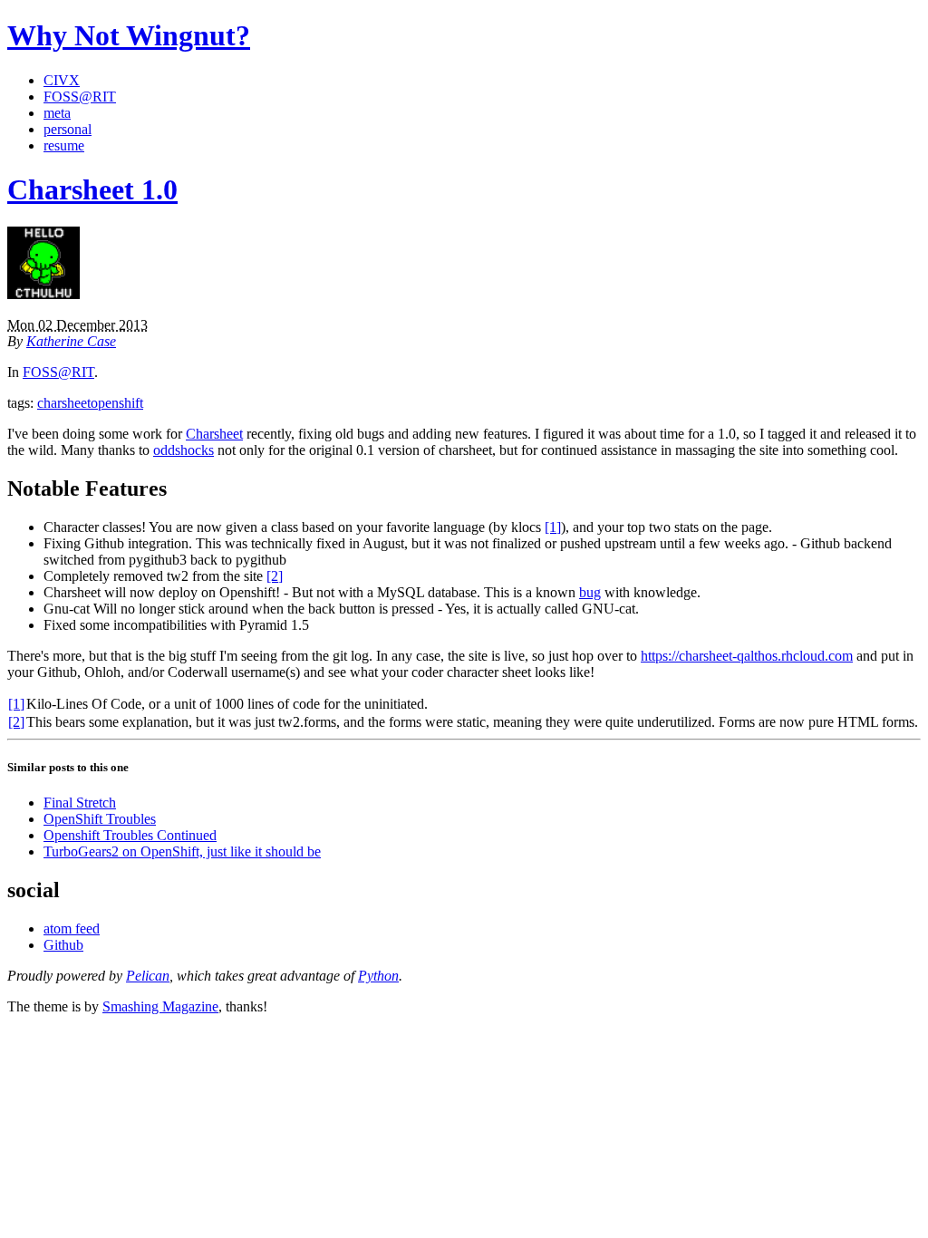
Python (378, 975)
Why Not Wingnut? (128, 35)
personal (68, 129)
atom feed (72, 928)
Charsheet (214, 433)
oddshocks (183, 450)
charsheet (64, 403)
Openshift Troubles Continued (130, 835)
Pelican (147, 975)
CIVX (62, 80)
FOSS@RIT (80, 96)
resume (64, 145)
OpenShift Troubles (100, 819)
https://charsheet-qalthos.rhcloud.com (747, 655)
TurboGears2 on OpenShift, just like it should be (182, 851)
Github (63, 945)
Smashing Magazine (160, 1006)
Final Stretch (80, 802)
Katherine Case (71, 341)
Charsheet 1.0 (92, 189)
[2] (274, 576)
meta (57, 113)
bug (590, 592)
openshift (117, 403)
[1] (553, 527)
